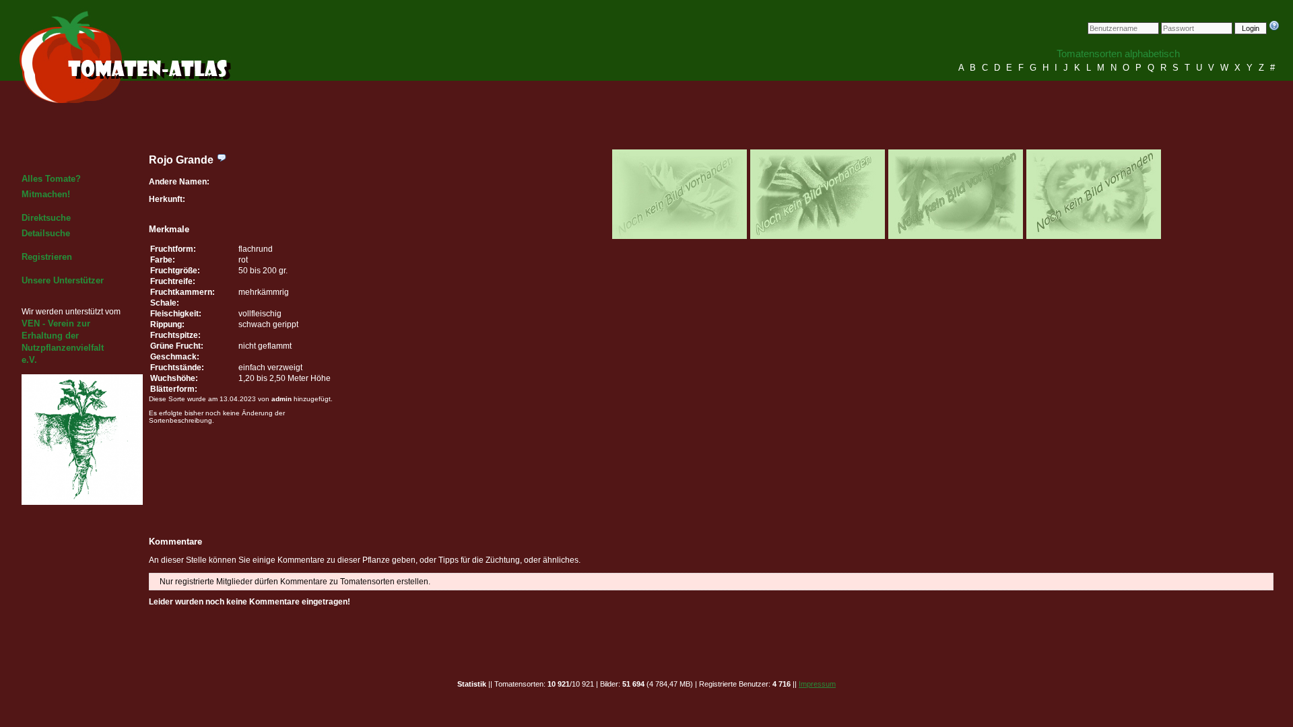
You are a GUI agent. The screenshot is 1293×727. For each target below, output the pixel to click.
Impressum (817, 684)
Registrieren (47, 257)
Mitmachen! (46, 194)
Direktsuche (46, 218)
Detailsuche (46, 233)
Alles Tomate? (51, 179)
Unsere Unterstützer (63, 280)
